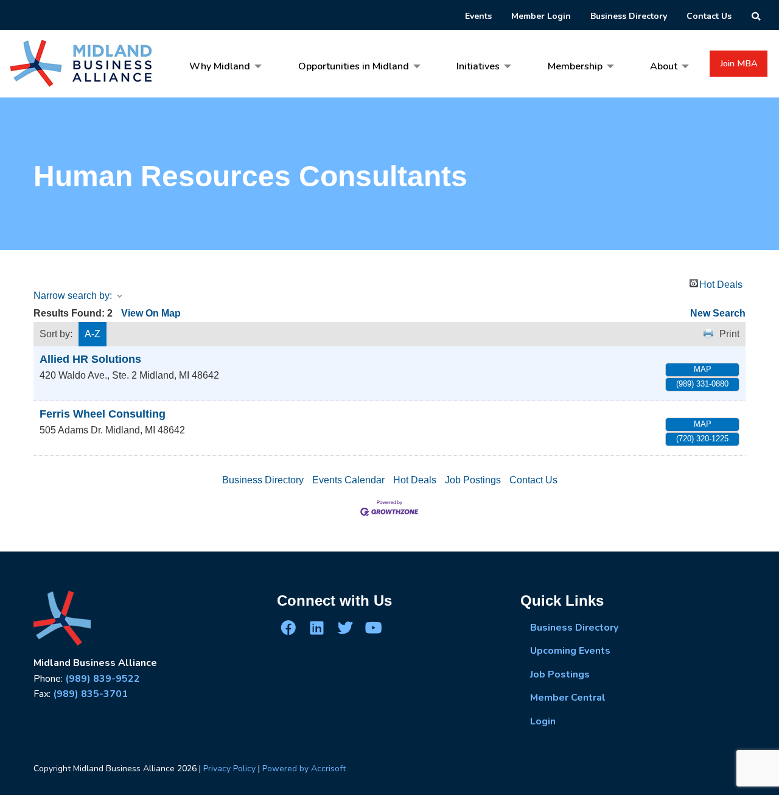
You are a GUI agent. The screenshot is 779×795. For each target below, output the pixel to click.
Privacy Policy (229, 768)
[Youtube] (373, 627)
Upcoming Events (570, 650)
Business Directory (263, 480)
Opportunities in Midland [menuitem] (353, 66)
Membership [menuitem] (575, 66)
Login (543, 721)
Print (729, 334)
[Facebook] (288, 627)
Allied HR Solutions (90, 359)
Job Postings (473, 480)
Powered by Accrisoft (304, 768)
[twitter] (345, 627)
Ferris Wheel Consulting (103, 414)
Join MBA (739, 63)
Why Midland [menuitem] (219, 66)
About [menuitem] (663, 66)
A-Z (92, 334)
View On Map (151, 313)
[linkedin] (316, 627)
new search (718, 313)
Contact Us (533, 480)
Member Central (568, 697)
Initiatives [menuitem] (478, 66)
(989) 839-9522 (102, 678)
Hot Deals (720, 283)
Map (702, 369)
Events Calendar (348, 480)
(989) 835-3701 (90, 694)
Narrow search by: (72, 295)
